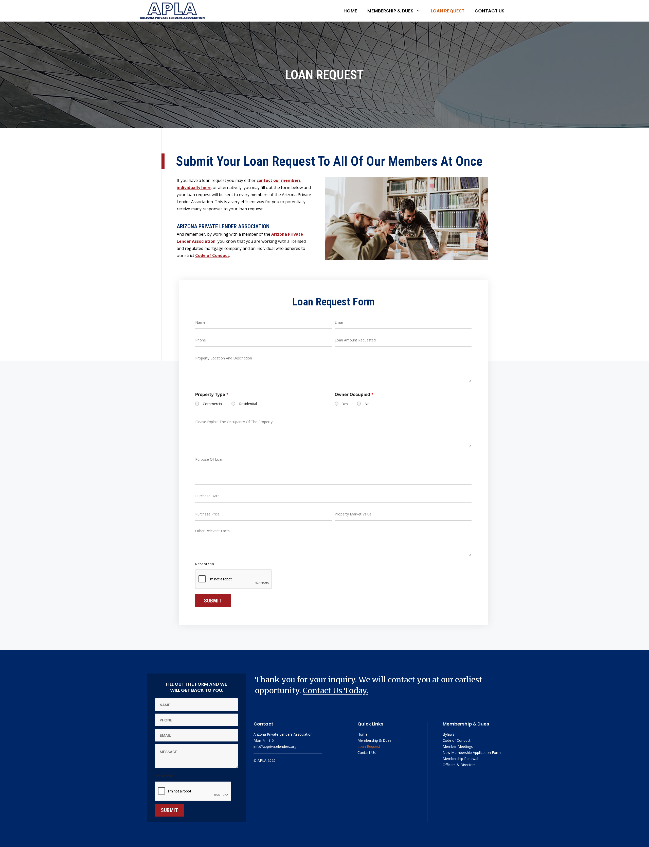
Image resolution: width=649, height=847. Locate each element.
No (367, 404)
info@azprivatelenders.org (275, 746)
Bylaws (448, 734)
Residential (248, 404)
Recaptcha (204, 563)
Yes (345, 404)
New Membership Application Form (472, 752)
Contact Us (489, 11)
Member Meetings (458, 746)
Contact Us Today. (335, 690)
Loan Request (447, 11)
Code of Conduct (212, 255)
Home (350, 11)
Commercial (213, 404)
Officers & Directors (459, 764)
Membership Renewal (460, 758)
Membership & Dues (390, 11)
